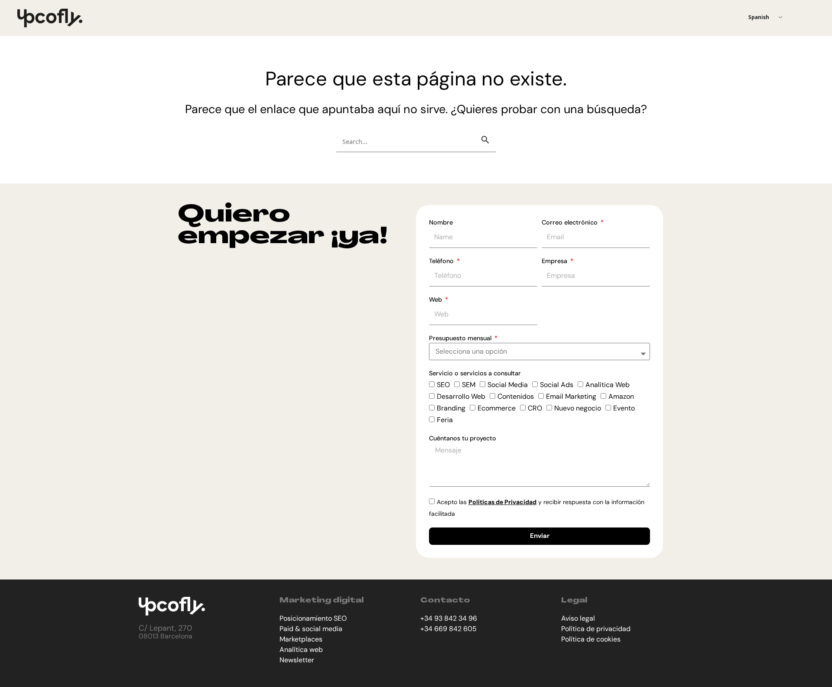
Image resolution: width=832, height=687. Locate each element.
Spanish (758, 17)
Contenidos (515, 396)
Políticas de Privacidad (502, 502)
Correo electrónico (570, 222)
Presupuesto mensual (461, 338)
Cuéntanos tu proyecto (462, 438)
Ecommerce (497, 408)
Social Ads (556, 384)
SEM (468, 384)
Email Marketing (571, 396)
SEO (443, 384)
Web (436, 299)
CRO (535, 408)
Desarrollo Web (461, 396)
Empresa (555, 261)
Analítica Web (607, 384)
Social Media (508, 384)
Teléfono (442, 261)
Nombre (441, 222)
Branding (451, 408)
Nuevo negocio (577, 408)
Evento (624, 408)
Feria (445, 419)
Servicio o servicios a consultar (475, 373)
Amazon (621, 396)
